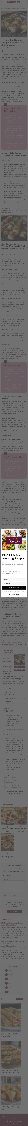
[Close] (25, 530)
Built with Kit (14, 594)
